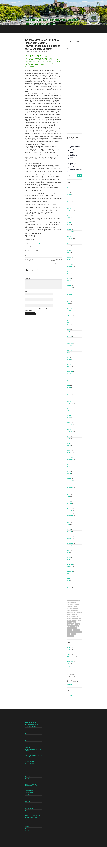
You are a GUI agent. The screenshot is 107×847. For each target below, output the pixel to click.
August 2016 (69, 461)
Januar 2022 (69, 310)
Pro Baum (68, 663)
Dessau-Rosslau (70, 612)
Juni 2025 (68, 217)
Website (26, 302)
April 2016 (69, 471)
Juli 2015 (68, 492)
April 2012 (69, 582)
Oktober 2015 (69, 485)
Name (26, 291)
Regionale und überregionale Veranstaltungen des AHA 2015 (31, 785)
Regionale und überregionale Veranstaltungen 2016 (30, 781)
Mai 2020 (68, 357)
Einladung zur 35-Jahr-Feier (30, 722)
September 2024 (70, 238)
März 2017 (69, 445)
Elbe (75, 612)
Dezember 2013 (70, 536)
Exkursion (69, 614)
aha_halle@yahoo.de (35, 243)
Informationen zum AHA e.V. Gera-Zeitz (32, 731)
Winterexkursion (70, 636)
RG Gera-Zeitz (27, 747)
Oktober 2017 (69, 429)
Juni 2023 (68, 273)
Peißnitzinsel (69, 630)
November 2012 (70, 566)
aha (78, 600)
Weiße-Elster (73, 634)
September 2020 (70, 347)
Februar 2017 (69, 447)
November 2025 (70, 206)
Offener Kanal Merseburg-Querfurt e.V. (33, 30)
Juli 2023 (68, 271)
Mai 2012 (68, 580)
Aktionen (68, 645)
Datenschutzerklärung (29, 828)
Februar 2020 (69, 364)
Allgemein (28, 255)
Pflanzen (74, 630)
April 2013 (69, 554)
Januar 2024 (69, 257)
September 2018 (70, 403)
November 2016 (70, 454)
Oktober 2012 (69, 568)
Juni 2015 (68, 494)
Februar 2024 (69, 254)
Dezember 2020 (70, 340)
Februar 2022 (69, 308)
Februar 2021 (69, 336)
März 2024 (69, 252)
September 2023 (70, 266)
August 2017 (69, 434)
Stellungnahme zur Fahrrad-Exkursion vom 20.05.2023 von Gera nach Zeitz (33, 750)
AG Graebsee (27, 801)
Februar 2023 (69, 282)
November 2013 (70, 538)
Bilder (75, 606)
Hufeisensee (77, 624)
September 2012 (70, 571)
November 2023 (70, 261)
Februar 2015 (69, 503)
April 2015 (69, 499)
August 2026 (69, 185)
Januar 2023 (69, 285)
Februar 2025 (69, 227)
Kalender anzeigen (70, 171)
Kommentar (27, 278)
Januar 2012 (69, 589)
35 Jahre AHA (48, 30)
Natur (68, 628)
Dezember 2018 (70, 396)
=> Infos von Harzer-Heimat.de (30, 726)
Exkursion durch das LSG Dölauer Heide (75, 151)
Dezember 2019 (70, 368)
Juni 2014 (68, 522)
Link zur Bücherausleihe (29, 742)
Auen (74, 602)
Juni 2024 (68, 245)
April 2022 (69, 306)
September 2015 (70, 487)
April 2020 (69, 359)
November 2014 (70, 510)
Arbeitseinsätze (70, 652)
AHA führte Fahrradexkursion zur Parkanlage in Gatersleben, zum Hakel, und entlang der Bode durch (53, 261)
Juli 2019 (68, 380)
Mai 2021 (68, 329)
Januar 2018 (69, 422)
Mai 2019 (68, 385)
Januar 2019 (69, 394)
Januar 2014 (69, 533)
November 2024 (70, 234)
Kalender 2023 (27, 733)
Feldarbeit (69, 618)
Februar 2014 (69, 531)
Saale (78, 630)
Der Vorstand (28, 776)
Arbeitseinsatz (69, 602)
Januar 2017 (69, 450)
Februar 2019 (69, 392)
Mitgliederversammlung (74, 155)
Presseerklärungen (70, 661)
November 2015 (70, 482)
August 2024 (69, 240)
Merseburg (76, 626)
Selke (76, 632)
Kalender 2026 (27, 740)
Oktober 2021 (69, 317)
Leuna (72, 626)
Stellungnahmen (70, 666)
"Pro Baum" (69, 600)
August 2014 (69, 517)
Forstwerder (74, 618)
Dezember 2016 (70, 452)
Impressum (67, 30)
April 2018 (69, 415)
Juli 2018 (68, 408)
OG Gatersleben (28, 810)
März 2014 (69, 529)
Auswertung (76, 604)
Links (55, 30)
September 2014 (70, 515)
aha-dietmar (34, 51)
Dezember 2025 (70, 203)
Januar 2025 (69, 229)
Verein (32, 27)
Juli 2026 (68, 187)
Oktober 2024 (69, 236)
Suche (74, 30)
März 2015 (69, 501)
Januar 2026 (69, 201)
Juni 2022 (68, 301)
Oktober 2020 (69, 345)
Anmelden (68, 693)
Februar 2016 (69, 475)
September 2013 (70, 543)
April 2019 (69, 387)
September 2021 (70, 320)
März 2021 (69, 333)
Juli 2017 (68, 436)
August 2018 (69, 406)
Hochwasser (73, 622)
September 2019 (70, 375)
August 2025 (69, 213)
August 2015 (69, 489)
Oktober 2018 (69, 401)
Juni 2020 (68, 354)
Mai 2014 (68, 524)
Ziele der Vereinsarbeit (29, 792)
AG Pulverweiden (28, 803)
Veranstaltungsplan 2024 (29, 763)
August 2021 (69, 322)
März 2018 (69, 417)
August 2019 (69, 378)
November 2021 (70, 315)
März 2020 (69, 361)
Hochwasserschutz (70, 624)
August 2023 (69, 268)
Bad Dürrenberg (70, 606)
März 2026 (69, 196)
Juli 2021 (68, 324)
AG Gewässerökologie (68, 27)
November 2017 (70, 427)
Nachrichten (69, 659)
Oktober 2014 (69, 513)
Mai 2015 (68, 496)
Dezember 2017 (70, 424)
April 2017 (69, 443)
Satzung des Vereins (29, 787)
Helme (68, 622)
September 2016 (70, 459)
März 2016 (69, 473)
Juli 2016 (68, 464)
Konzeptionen (27, 830)
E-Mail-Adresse (28, 297)
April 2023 (69, 278)
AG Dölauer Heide (28, 796)
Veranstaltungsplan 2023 (29, 761)
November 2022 (70, 289)
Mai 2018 (68, 413)
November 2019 (70, 371)
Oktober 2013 (69, 540)
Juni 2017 (68, 438)
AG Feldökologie (28, 798)
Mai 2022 (68, 303)
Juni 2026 (68, 189)
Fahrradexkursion (70, 616)
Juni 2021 (68, 327)
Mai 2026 (68, 192)
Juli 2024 (68, 243)
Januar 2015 (69, 506)
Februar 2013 (69, 559)
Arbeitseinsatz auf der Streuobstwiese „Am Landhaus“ (76, 164)
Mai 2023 (68, 275)
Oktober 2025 (69, 208)
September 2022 (70, 294)
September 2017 (70, 431)
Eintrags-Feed (69, 695)
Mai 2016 (68, 468)
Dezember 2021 (70, 313)
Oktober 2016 (69, 457)
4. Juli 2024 (27, 51)
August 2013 (69, 545)
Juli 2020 (68, 352)
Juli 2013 (68, 547)
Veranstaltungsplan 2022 (30, 790)
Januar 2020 (69, 366)
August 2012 (69, 573)
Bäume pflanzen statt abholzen (72, 610)
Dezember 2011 (70, 592)
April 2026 (69, 194)
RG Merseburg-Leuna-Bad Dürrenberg (32, 815)
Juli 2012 (68, 575)
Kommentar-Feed (70, 697)
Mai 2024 (68, 247)
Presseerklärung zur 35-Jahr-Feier (31, 724)
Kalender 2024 (27, 735)
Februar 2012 (69, 587)
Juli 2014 (68, 520)
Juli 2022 (68, 299)
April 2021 (69, 331)
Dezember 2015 (70, 480)
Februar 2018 (69, 420)
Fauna (76, 616)
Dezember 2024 (70, 231)
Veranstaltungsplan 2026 (29, 765)
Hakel (76, 620)
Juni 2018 (68, 410)
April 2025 (69, 222)
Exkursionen (74, 614)
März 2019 (69, 389)
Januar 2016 (69, 478)
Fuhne (79, 618)
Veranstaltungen (41, 27)
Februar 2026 (69, 199)
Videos (26, 821)
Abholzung (74, 600)
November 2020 (70, 343)
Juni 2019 (68, 382)
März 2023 (69, 280)
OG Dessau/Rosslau (29, 808)
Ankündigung (69, 649)
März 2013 (69, 557)
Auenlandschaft (70, 604)
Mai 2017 (68, 440)
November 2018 (70, 399)
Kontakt (61, 30)
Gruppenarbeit (51, 27)
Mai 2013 (68, 552)
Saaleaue (68, 632)
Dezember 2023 (70, 259)
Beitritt (26, 773)
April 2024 (69, 250)
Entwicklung (79, 612)
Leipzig (68, 626)
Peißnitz (75, 628)
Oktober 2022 (69, 292)
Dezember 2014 (70, 508)
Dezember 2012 (70, 564)
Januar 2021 (69, 338)
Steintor (80, 632)
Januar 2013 (69, 561)
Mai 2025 (68, 220)
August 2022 (69, 296)
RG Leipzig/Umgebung (29, 812)
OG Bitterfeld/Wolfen (29, 805)
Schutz (73, 632)
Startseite (27, 27)
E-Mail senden (69, 684)
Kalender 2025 (27, 737)
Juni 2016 (68, 466)
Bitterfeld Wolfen (70, 608)
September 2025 (70, 210)
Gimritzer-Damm (70, 620)
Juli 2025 (68, 215)
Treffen (68, 634)
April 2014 (69, 526)
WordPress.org (69, 700)
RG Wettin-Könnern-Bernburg (31, 817)
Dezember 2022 (70, 287)
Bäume (76, 608)
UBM (59, 27)
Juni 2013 (68, 550)
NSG (71, 628)
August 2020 (69, 350)
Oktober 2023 (69, 264)
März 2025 (69, 224)
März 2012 (69, 585)
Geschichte (27, 778)
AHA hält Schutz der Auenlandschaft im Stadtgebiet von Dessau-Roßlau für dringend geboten (34, 261)
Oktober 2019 (69, 373)
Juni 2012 (68, 578)
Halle (79, 620)
